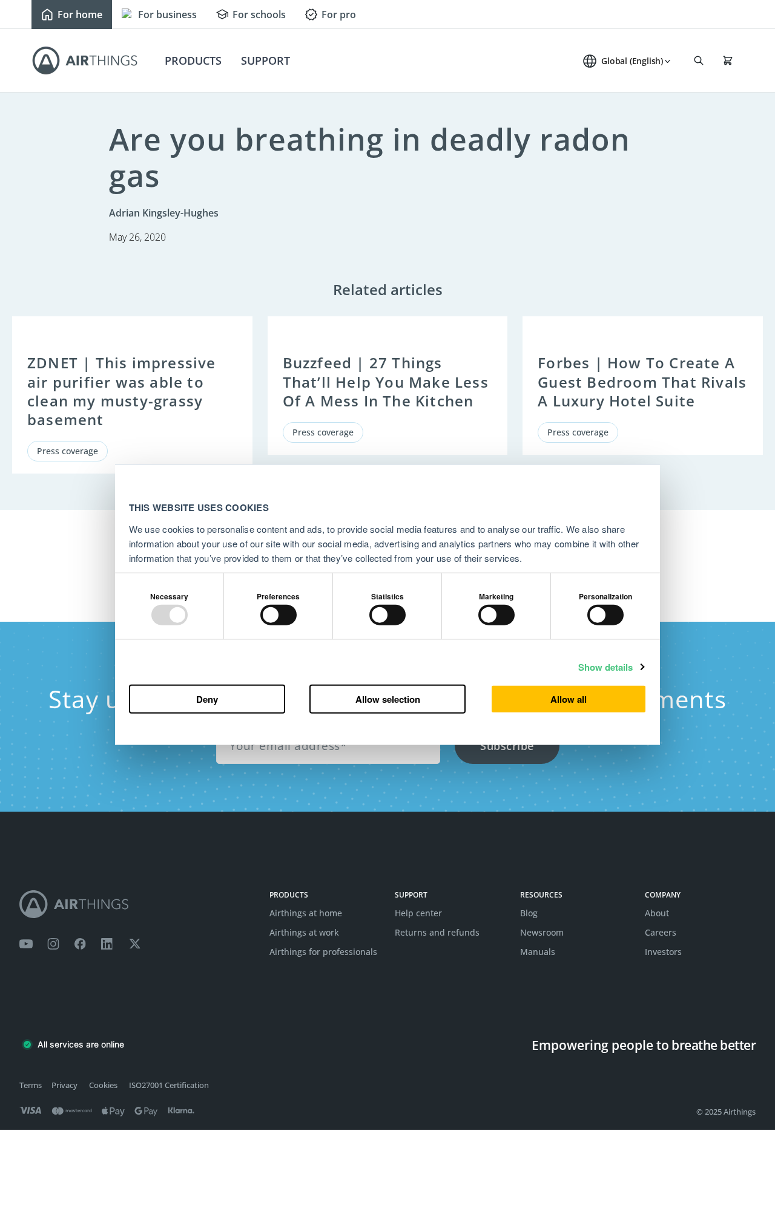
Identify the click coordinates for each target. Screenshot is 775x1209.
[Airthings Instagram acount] (53, 944)
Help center (418, 913)
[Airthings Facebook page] (80, 944)
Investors (663, 951)
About (657, 913)
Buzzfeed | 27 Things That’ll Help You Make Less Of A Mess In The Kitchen (386, 381)
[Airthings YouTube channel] (26, 944)
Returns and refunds (437, 932)
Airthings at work (304, 932)
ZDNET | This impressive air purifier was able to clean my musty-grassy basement (121, 391)
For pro (339, 14)
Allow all (568, 698)
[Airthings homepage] (137, 904)
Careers (660, 932)
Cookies (103, 1085)
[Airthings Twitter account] (134, 944)
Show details (605, 666)
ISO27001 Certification (169, 1085)
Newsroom (542, 932)
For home (80, 14)
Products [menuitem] (193, 60)
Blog (529, 913)
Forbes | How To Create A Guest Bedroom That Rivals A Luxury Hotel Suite (642, 381)
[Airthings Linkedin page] (107, 944)
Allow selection (387, 698)
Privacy (64, 1085)
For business (167, 14)
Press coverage (67, 451)
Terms (30, 1085)
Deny (207, 698)
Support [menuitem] (265, 60)
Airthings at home (305, 913)
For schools (259, 14)
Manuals (537, 951)
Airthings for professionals (323, 951)
